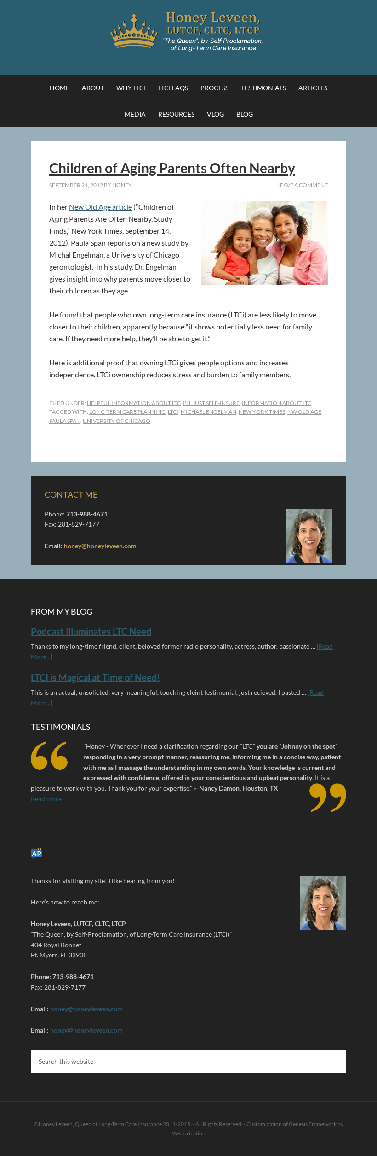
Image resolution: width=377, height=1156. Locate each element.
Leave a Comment (302, 185)
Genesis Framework (313, 1124)
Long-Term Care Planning (127, 411)
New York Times (262, 411)
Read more (46, 799)
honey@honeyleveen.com (100, 546)
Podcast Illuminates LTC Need (91, 631)
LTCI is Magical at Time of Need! (95, 677)
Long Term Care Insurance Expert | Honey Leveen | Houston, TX (188, 32)
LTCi (173, 411)
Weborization (189, 1133)
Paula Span (64, 420)
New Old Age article (100, 206)
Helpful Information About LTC (134, 402)
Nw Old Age (304, 411)
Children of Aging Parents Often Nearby (172, 167)
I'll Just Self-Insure (211, 402)
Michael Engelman (208, 411)
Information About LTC (276, 402)
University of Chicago (116, 420)
